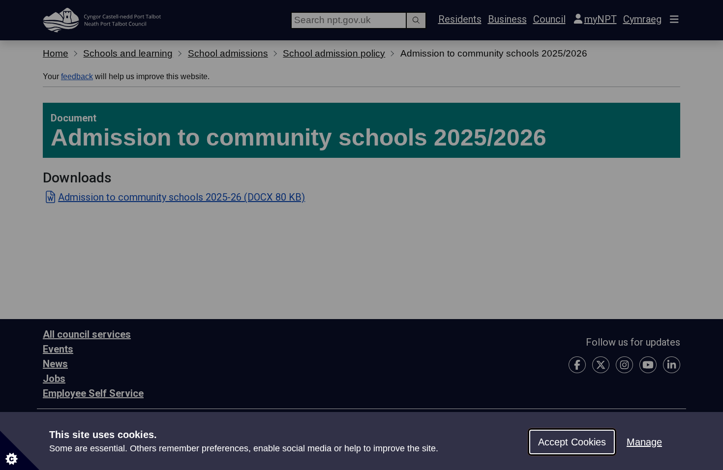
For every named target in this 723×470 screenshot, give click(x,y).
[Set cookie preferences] (19, 450)
